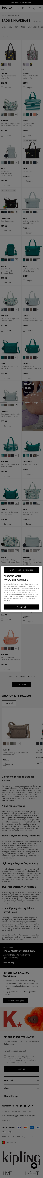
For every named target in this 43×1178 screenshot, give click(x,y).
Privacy (6, 588)
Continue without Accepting (21, 570)
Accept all (21, 607)
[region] (21, 589)
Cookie (14, 588)
